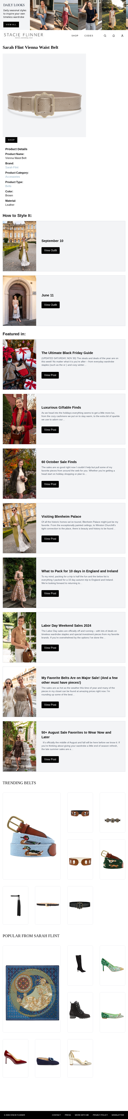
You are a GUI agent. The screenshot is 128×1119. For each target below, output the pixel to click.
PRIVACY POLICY (100, 1115)
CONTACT (56, 1115)
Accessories (12, 176)
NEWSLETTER (118, 1115)
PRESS (68, 1115)
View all (11, 25)
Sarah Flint (11, 167)
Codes (88, 36)
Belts (8, 186)
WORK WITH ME (82, 1115)
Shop (75, 36)
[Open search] (105, 36)
